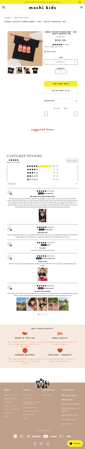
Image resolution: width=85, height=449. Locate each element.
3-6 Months (60, 62)
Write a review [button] (72, 161)
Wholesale (47, 395)
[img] (42, 191)
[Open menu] (79, 7)
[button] (57, 44)
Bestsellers (21, 17)
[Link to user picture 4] (53, 304)
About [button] (27, 390)
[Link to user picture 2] (32, 304)
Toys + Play (9, 406)
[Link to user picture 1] (42, 215)
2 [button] (41, 314)
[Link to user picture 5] (64, 304)
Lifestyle (8, 413)
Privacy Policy (30, 408)
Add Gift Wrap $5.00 (61, 91)
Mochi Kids (61, 37)
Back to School (11, 395)
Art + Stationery (12, 409)
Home (7, 17)
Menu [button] (7, 390)
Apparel (8, 402)
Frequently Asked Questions (31, 403)
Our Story (28, 395)
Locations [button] (68, 390)
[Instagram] (47, 443)
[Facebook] (35, 443)
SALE (6, 416)
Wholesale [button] (48, 390)
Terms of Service (31, 411)
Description (49, 101)
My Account (29, 415)
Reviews (27, 399)
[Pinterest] (41, 443)
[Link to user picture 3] (42, 304)
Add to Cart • (61, 84)
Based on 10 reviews (13, 162)
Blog (25, 418)
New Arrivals (10, 399)
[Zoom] (12, 62)
